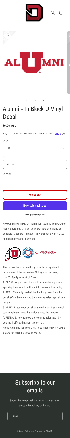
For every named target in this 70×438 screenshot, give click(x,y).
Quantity (7, 173)
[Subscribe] (58, 416)
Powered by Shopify (44, 431)
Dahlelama (29, 431)
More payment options (35, 214)
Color (5, 140)
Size (5, 157)
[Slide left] (27, 101)
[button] (7, 13)
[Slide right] (43, 101)
